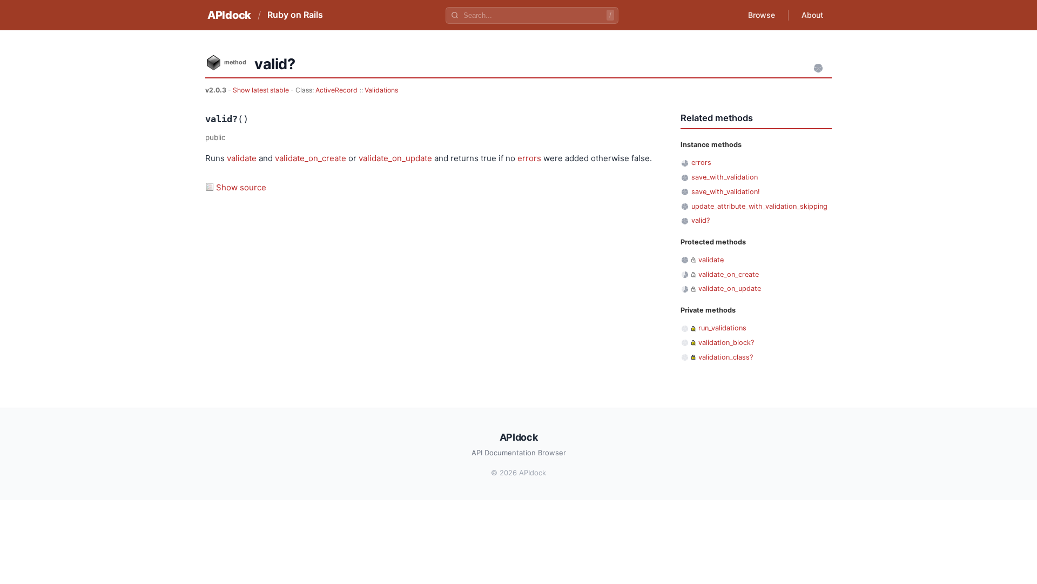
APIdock (229, 15)
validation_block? (726, 343)
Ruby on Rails (295, 14)
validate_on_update (395, 158)
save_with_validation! (725, 192)
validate (242, 158)
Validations (381, 90)
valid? (700, 220)
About (812, 14)
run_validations (722, 328)
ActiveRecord (336, 90)
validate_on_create (310, 158)
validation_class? (725, 357)
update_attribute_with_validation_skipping (759, 206)
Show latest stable (262, 90)
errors (529, 158)
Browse (761, 14)
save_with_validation (724, 177)
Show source (241, 187)
